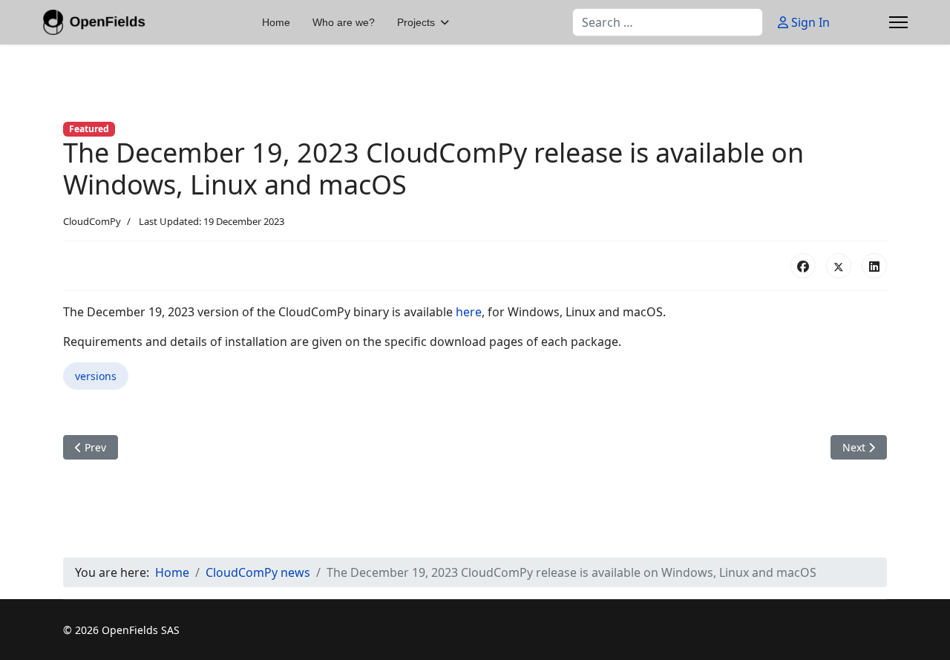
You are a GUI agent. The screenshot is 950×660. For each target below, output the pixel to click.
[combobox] (667, 22)
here (469, 312)
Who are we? (343, 22)
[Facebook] (803, 265)
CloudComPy (92, 221)
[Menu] (898, 22)
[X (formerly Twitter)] (838, 265)
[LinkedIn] (874, 265)
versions (96, 376)
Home (276, 22)
